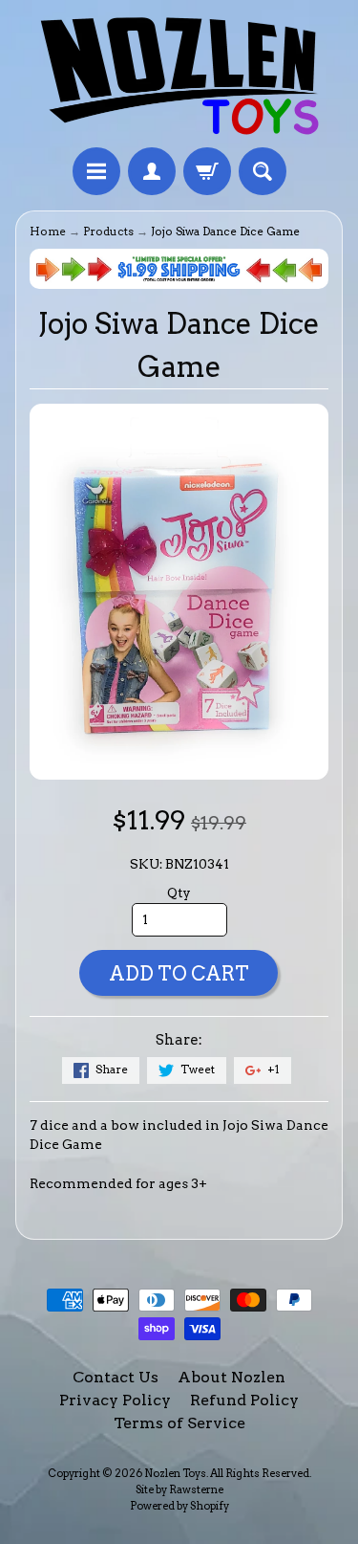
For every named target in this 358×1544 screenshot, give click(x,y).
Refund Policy (244, 1400)
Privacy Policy (115, 1400)
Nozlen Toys (175, 1473)
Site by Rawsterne (179, 1489)
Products (108, 231)
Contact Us (115, 1377)
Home (48, 231)
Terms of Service (179, 1423)
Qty (179, 892)
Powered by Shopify (179, 1505)
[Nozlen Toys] (179, 76)
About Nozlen (231, 1377)
